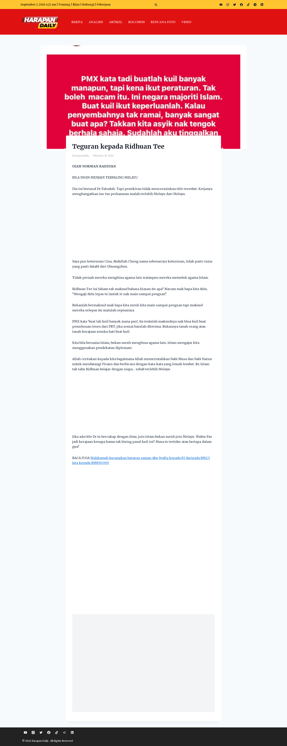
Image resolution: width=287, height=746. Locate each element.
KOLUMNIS (136, 22)
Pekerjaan (104, 4)
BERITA (77, 22)
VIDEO (186, 22)
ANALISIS (96, 22)
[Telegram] (255, 4)
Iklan (76, 4)
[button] (156, 4)
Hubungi (88, 4)
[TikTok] (56, 732)
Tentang (64, 4)
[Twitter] (234, 4)
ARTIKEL (115, 22)
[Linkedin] (72, 732)
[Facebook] (241, 4)
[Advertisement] (143, 230)
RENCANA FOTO (163, 22)
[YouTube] (25, 732)
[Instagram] (228, 4)
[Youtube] (221, 4)
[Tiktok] (248, 4)
